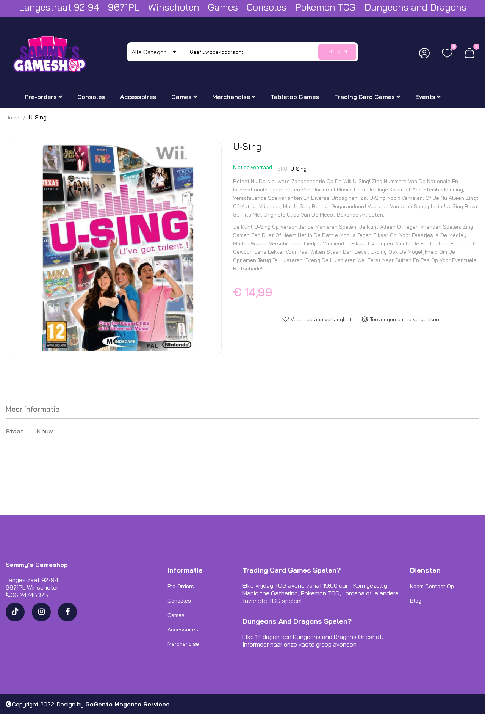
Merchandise (183, 643)
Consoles (179, 600)
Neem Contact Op (432, 586)
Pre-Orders (180, 586)
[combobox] (271, 51)
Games (176, 615)
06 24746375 (29, 595)
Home (12, 117)
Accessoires (182, 629)
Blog (415, 600)
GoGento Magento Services (127, 704)
